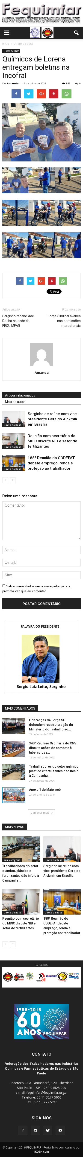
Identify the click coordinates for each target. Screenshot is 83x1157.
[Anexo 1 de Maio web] (13, 795)
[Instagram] (35, 1130)
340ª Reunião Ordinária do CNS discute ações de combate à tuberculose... (52, 747)
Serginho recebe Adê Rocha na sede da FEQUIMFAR (18, 321)
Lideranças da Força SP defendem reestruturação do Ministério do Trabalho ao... (51, 724)
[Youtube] (60, 1130)
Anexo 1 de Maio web (45, 789)
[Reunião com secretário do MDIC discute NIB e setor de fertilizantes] (13, 441)
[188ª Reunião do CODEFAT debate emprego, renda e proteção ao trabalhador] (13, 463)
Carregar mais (40, 813)
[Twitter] (47, 1130)
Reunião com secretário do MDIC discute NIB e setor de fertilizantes (52, 441)
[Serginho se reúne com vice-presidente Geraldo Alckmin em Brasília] (13, 419)
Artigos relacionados (20, 395)
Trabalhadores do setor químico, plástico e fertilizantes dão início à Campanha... (54, 771)
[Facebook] (22, 1130)
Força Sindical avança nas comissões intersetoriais (64, 321)
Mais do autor (15, 402)
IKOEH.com (41, 1152)
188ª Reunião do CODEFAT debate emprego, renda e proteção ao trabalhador (51, 463)
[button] (76, 33)
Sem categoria (12, 860)
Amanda (13, 83)
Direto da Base (11, 51)
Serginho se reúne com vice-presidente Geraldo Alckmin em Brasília (53, 419)
